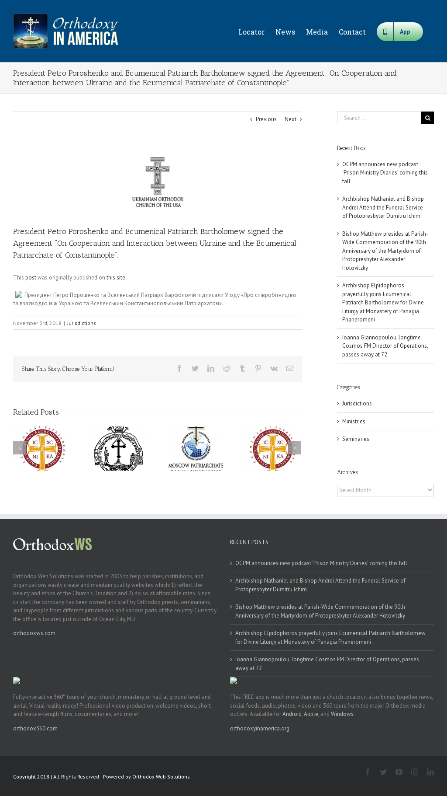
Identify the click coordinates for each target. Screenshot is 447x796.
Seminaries (355, 439)
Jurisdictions (81, 323)
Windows (342, 714)
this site (116, 277)
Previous (266, 119)
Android (292, 714)
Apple (311, 714)
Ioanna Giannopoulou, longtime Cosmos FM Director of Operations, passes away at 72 (385, 346)
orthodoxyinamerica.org (259, 728)
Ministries (353, 421)
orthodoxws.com (34, 633)
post (30, 277)
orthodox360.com (35, 728)
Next (290, 119)
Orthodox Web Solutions (161, 776)
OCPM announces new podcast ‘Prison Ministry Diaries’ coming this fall (385, 173)
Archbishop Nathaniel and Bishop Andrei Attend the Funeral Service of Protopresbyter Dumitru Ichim (383, 207)
